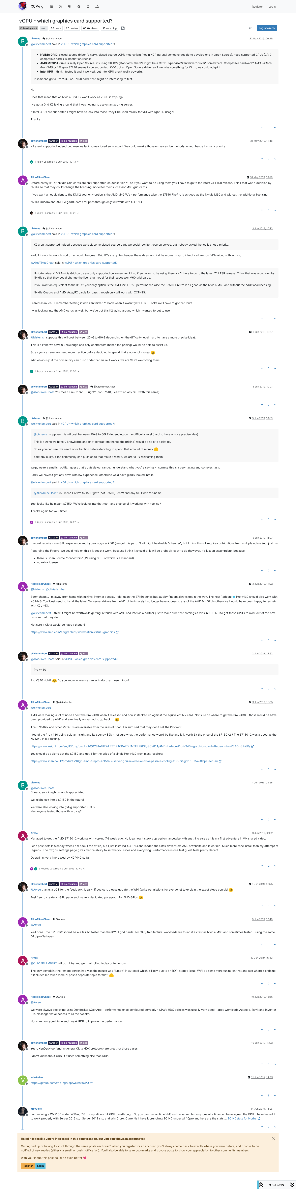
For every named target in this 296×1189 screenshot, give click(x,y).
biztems (35, 38)
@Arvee (60, 919)
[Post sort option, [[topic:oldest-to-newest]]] (250, 28)
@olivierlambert (54, 38)
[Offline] (24, 143)
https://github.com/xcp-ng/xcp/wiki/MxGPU (60, 1082)
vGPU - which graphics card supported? (87, 44)
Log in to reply (267, 28)
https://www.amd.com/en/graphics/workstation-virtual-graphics (73, 632)
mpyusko (36, 1108)
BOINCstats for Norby (242, 1118)
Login (40, 1165)
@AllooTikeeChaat (104, 386)
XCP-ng (37, 6)
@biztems (61, 583)
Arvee (34, 832)
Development (30, 28)
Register (28, 1165)
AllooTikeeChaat (41, 177)
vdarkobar (37, 1077)
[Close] (273, 1138)
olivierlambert (39, 140)
